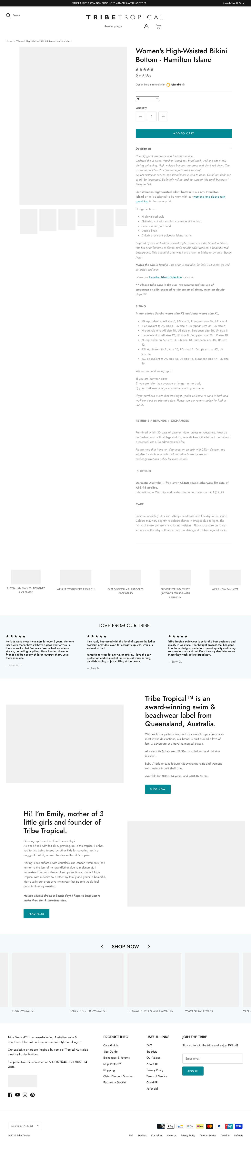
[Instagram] (25, 1095)
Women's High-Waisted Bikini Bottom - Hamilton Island (43, 41)
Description (143, 148)
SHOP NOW (158, 789)
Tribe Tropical (24, 1135)
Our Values (153, 1058)
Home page (113, 26)
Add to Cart (183, 133)
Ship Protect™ (112, 1064)
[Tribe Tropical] (125, 17)
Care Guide (110, 1045)
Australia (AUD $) (232, 3)
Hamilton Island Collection (165, 277)
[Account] (146, 27)
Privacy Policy (155, 1070)
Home (9, 41)
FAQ (149, 1045)
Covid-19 (152, 1082)
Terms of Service (156, 1076)
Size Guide (110, 1051)
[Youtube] (17, 1095)
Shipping (109, 1070)
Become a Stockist (114, 1082)
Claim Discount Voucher (118, 1076)
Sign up (192, 1071)
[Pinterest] (32, 1095)
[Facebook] (10, 1095)
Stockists (151, 1051)
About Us (152, 1064)
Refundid (152, 1089)
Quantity (141, 108)
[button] (145, 69)
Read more (36, 914)
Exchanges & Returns (116, 1058)
